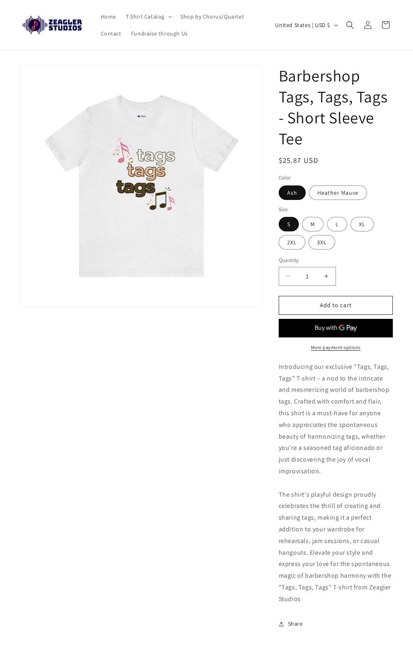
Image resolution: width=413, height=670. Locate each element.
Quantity (289, 260)
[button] (148, 16)
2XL (292, 242)
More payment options (336, 347)
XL (362, 224)
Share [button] (295, 623)
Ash (292, 192)
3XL (322, 242)
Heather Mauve (338, 192)
